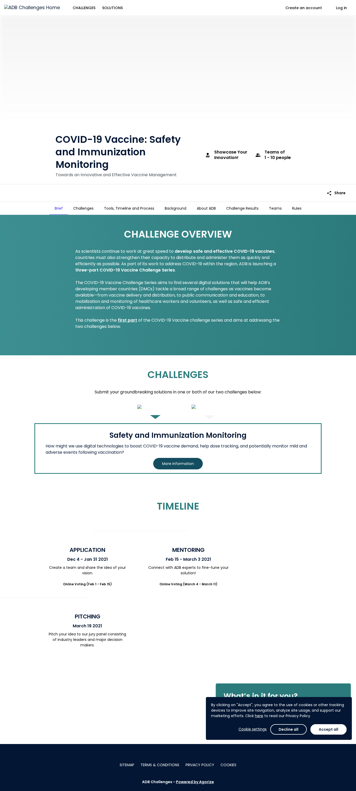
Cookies (228, 765)
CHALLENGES (84, 7)
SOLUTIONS (112, 7)
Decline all (288, 729)
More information (178, 463)
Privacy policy (200, 765)
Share (336, 193)
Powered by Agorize (195, 781)
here (259, 715)
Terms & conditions (159, 765)
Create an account (303, 7)
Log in (341, 7)
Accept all (328, 729)
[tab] (59, 208)
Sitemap (127, 765)
